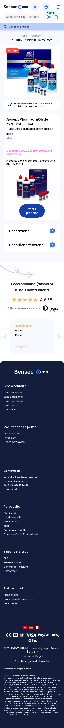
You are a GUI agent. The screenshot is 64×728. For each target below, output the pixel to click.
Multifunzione (12, 433)
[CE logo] (7, 635)
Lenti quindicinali (13, 401)
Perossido (36, 35)
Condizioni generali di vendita (32, 661)
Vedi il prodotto (32, 211)
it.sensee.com (29, 699)
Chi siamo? (10, 513)
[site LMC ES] (31, 627)
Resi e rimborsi (12, 562)
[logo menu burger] (58, 7)
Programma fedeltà (15, 530)
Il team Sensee (12, 521)
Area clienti (10, 603)
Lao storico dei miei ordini (19, 599)
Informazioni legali (32, 656)
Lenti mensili (11, 405)
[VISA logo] (30, 635)
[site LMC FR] (37, 627)
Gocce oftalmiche (14, 442)
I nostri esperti (12, 517)
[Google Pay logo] (32, 640)
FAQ (6, 558)
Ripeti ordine (11, 595)
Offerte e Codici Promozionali (21, 534)
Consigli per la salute (16, 566)
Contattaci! (10, 571)
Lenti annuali (11, 409)
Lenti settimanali (13, 396)
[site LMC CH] (25, 627)
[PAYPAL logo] (43, 635)
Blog (6, 525)
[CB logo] (14, 635)
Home (24, 35)
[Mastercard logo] (21, 635)
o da (10, 489)
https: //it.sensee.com (12, 680)
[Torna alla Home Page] (16, 6)
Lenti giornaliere (13, 392)
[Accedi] (35, 7)
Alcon (10, 138)
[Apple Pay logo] (55, 635)
